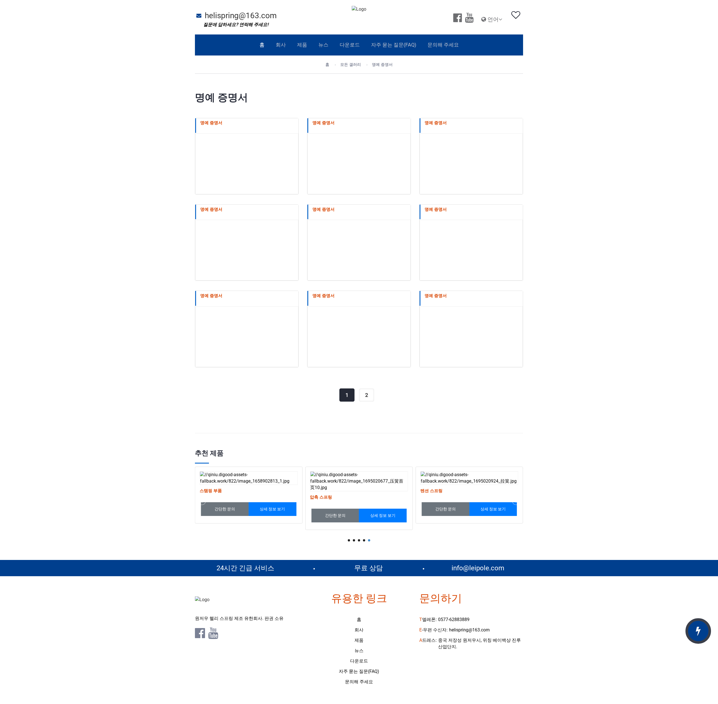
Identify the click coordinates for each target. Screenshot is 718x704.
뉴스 (359, 650)
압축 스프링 (321, 497)
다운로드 (359, 661)
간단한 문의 (225, 509)
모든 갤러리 (350, 64)
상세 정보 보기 (272, 509)
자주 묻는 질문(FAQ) (359, 671)
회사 (359, 630)
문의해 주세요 (359, 681)
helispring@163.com (241, 15)
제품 (359, 640)
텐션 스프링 (431, 490)
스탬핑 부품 (211, 490)
